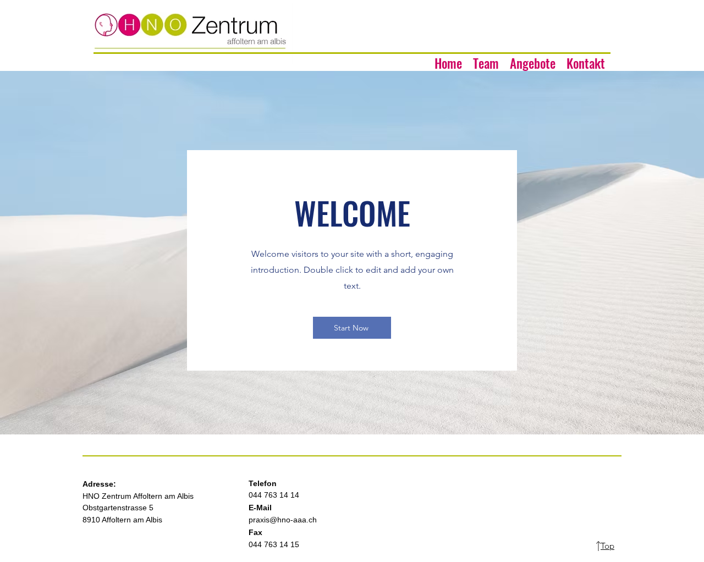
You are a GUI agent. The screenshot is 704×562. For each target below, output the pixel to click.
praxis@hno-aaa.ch (283, 519)
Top (607, 546)
